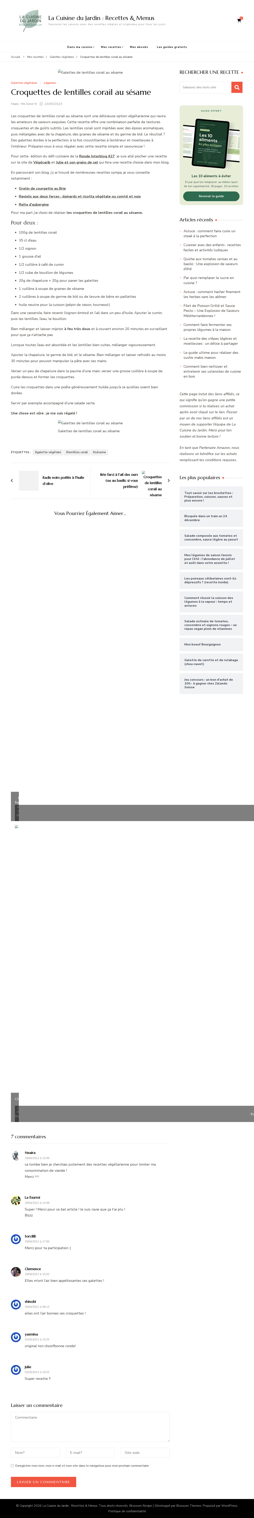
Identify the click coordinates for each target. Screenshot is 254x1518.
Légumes (50, 83)
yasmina (31, 1334)
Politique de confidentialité (127, 1511)
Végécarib (41, 162)
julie (28, 1367)
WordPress (229, 1506)
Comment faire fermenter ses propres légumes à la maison (208, 327)
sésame (100, 452)
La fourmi (32, 1197)
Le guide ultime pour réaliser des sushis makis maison (211, 355)
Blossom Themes (188, 1506)
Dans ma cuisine (79, 47)
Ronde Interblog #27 (97, 156)
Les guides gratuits (172, 47)
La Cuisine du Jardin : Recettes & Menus (101, 18)
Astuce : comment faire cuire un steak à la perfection (209, 233)
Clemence (33, 1269)
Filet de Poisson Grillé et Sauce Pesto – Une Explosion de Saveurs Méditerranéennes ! (211, 310)
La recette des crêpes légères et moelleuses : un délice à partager (211, 341)
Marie (15, 104)
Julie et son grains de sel (77, 162)
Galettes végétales (24, 83)
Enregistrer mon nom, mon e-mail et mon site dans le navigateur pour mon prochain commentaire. (82, 1466)
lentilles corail (78, 452)
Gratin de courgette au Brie (42, 188)
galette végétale (49, 452)
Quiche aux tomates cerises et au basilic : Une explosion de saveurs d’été (211, 264)
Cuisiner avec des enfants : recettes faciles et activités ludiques (212, 247)
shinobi (30, 1301)
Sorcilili (30, 1236)
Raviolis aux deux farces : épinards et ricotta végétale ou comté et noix (80, 196)
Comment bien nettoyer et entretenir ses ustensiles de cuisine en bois (212, 371)
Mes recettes (111, 47)
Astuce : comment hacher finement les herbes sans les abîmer (212, 294)
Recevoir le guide (211, 196)
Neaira (30, 1152)
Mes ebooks (139, 47)
